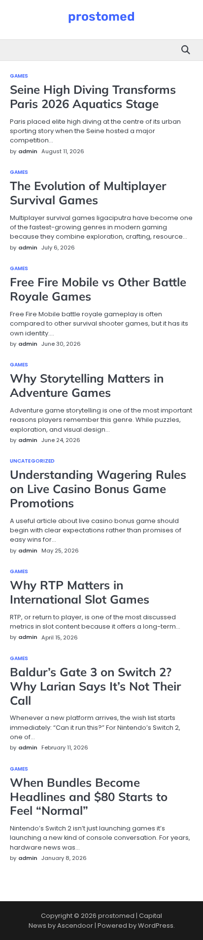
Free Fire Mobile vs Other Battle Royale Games (98, 289)
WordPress (155, 925)
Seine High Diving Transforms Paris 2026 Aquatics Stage (93, 96)
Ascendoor (75, 925)
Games (19, 76)
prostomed (101, 16)
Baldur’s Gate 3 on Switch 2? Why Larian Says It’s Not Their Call (95, 686)
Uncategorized (32, 461)
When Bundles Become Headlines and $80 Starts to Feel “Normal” (89, 796)
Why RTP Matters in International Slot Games (79, 592)
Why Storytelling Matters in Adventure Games (87, 385)
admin (27, 151)
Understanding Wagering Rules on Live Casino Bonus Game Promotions (98, 488)
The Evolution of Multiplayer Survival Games (88, 192)
